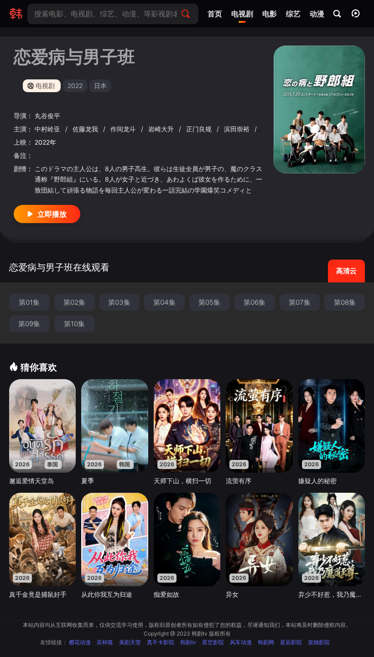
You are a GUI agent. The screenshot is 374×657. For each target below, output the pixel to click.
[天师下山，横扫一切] (187, 426)
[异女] (259, 539)
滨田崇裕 (237, 129)
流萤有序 (238, 481)
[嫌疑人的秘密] (331, 426)
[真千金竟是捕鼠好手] (42, 539)
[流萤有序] (259, 426)
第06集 (254, 302)
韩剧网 (266, 642)
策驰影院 (319, 642)
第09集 (29, 323)
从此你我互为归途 (106, 594)
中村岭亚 (48, 129)
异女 (232, 594)
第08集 (345, 302)
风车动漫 (241, 642)
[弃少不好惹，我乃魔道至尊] (331, 539)
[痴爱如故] (187, 539)
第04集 (164, 302)
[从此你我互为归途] (114, 539)
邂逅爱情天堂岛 (31, 481)
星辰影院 (291, 642)
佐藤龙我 (86, 129)
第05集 (209, 302)
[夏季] (114, 426)
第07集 (300, 302)
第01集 (29, 302)
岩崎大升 (162, 129)
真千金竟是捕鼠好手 (38, 594)
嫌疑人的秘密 (317, 481)
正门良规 (199, 129)
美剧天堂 (130, 642)
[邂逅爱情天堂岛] (42, 426)
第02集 (74, 302)
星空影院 (213, 642)
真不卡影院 (160, 642)
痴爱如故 (166, 594)
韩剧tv (188, 642)
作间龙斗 (124, 129)
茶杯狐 (105, 642)
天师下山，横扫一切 (182, 481)
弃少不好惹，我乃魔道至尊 (331, 594)
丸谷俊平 (47, 116)
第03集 (119, 302)
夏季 (87, 481)
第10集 (74, 323)
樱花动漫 (80, 642)
